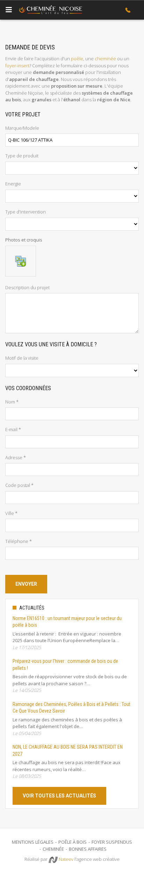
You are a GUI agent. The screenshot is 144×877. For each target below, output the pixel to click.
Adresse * (15, 457)
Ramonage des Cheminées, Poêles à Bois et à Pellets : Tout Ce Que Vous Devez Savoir (71, 707)
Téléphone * (18, 541)
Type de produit (21, 155)
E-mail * (13, 429)
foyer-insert (17, 65)
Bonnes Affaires (88, 849)
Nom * (12, 402)
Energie (13, 184)
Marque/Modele (22, 128)
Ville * (11, 513)
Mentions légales (32, 842)
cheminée (105, 58)
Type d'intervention (25, 212)
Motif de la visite (21, 358)
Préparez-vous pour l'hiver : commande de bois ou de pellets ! (65, 664)
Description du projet (27, 287)
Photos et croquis (23, 240)
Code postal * (19, 485)
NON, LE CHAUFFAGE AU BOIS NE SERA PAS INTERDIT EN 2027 (68, 750)
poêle (77, 58)
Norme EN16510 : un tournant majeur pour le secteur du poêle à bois (67, 622)
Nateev (65, 859)
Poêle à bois (72, 842)
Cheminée (53, 849)
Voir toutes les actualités (59, 795)
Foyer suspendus (112, 842)
